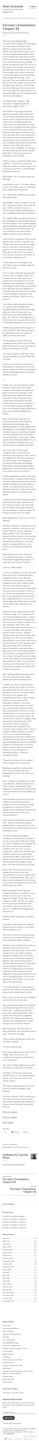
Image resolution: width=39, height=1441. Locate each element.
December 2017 (8, 1292)
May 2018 (6, 1278)
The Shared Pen (8, 1363)
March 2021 (7, 1247)
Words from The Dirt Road (12, 1360)
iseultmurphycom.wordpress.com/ (15, 1348)
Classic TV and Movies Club (12, 1365)
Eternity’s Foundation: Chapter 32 (14, 1225)
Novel (9, 1147)
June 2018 (6, 1275)
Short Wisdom (8, 1351)
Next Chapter (8, 1122)
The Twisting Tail (9, 1340)
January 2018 (7, 1290)
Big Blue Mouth (8, 1354)
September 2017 (8, 1301)
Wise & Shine (7, 1382)
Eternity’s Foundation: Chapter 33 (14, 1222)
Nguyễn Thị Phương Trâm (12, 1334)
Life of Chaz (7, 1326)
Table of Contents (10, 1112)
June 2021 (6, 1238)
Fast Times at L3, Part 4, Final (13, 1393)
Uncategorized (13, 1144)
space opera (24, 1147)
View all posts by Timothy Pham (14, 1165)
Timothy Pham (24, 33)
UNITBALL (7, 1357)
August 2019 (7, 1255)
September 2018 (8, 1267)
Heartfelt (6, 1337)
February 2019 (8, 1258)
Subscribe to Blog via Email (12, 1399)
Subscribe (9, 1418)
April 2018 (6, 1281)
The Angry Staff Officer (11, 1328)
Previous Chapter (10, 1117)
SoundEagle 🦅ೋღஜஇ (10, 1343)
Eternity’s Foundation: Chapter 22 (16, 1179)
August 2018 (7, 1270)
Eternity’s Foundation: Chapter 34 (14, 1219)
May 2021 (6, 1241)
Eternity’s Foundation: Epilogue (14, 1216)
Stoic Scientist (13, 6)
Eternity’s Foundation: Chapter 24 (23, 1189)
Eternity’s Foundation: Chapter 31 (14, 1228)
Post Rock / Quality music (12, 1345)
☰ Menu (33, 6)
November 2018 (8, 1261)
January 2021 (7, 1252)
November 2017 (8, 1295)
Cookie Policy (10, 1433)
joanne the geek (8, 1379)
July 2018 (6, 1272)
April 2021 (6, 1244)
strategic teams (8, 1376)
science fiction (16, 1147)
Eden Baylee (7, 1368)
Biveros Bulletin (8, 1331)
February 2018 (8, 1287)
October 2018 (7, 1264)
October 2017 (7, 1298)
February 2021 (8, 1250)
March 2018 (7, 1284)
